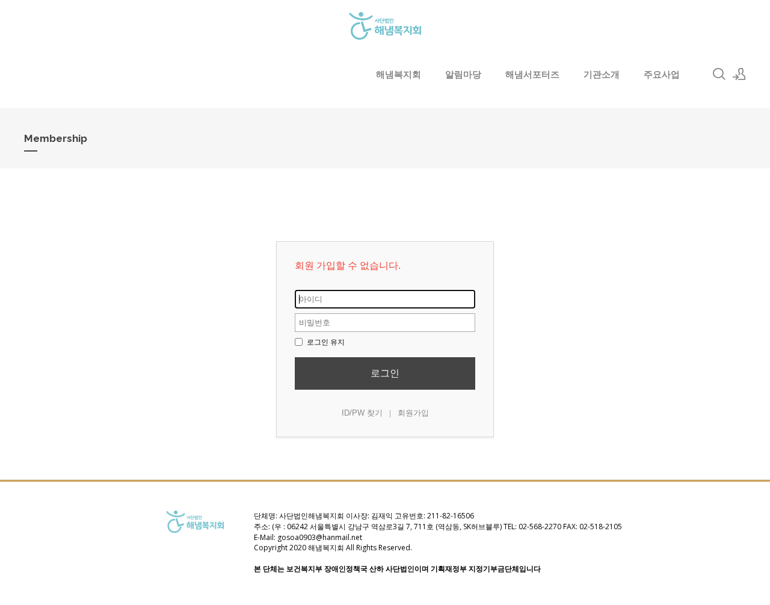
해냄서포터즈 (532, 74)
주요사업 (662, 74)
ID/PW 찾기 (362, 412)
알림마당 (463, 74)
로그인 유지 (325, 342)
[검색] (718, 74)
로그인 (385, 373)
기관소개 (602, 74)
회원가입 (413, 412)
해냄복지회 (398, 74)
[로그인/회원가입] (739, 74)
